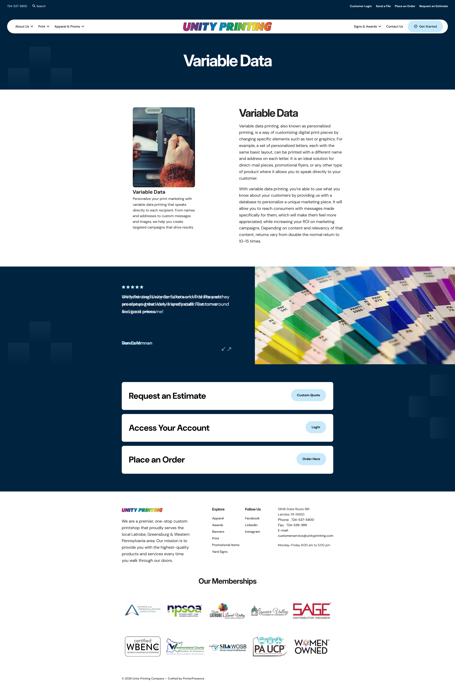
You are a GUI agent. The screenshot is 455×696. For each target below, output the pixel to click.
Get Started (428, 26)
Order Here (311, 459)
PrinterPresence (193, 678)
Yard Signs (220, 552)
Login (316, 427)
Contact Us (394, 26)
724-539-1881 (296, 525)
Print (42, 26)
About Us (22, 26)
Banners (218, 532)
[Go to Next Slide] (229, 349)
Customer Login (361, 6)
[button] (38, 6)
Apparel (218, 518)
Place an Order (405, 6)
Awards (217, 525)
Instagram (252, 532)
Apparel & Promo (67, 26)
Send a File (383, 6)
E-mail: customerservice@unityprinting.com (305, 533)
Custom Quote (308, 395)
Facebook (252, 518)
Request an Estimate (433, 6)
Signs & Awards (365, 26)
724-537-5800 (17, 6)
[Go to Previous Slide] (223, 348)
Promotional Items (226, 545)
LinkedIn (251, 525)
